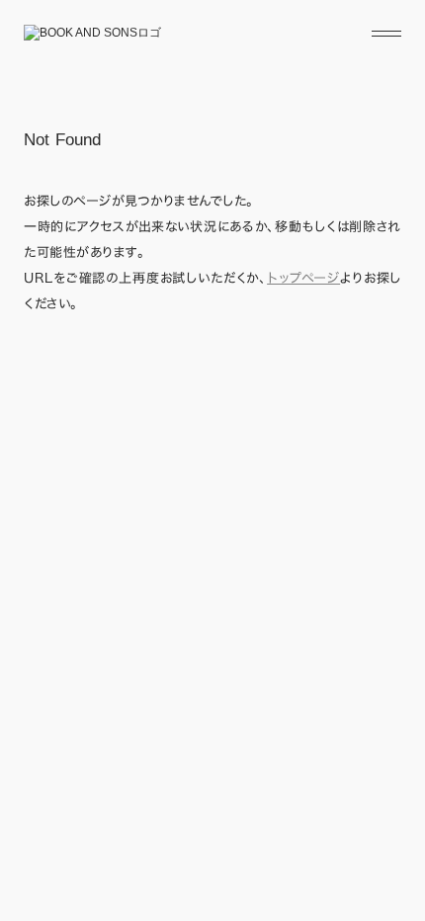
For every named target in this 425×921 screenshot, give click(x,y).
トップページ (303, 278)
